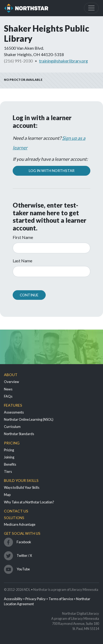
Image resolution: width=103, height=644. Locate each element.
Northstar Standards (19, 434)
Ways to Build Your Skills (21, 487)
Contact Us (16, 511)
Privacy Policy (35, 599)
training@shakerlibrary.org (63, 60)
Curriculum (12, 426)
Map (7, 495)
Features (13, 405)
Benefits (10, 464)
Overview (11, 382)
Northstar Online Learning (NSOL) (28, 419)
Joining (9, 457)
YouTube (23, 569)
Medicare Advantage (19, 524)
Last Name (22, 260)
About (10, 374)
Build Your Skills (21, 480)
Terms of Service (61, 599)
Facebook (24, 542)
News (8, 389)
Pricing (12, 443)
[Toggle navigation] (91, 8)
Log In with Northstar (51, 171)
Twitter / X (24, 555)
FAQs (8, 396)
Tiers (8, 471)
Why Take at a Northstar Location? (29, 502)
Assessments (14, 412)
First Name (23, 237)
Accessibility (13, 599)
